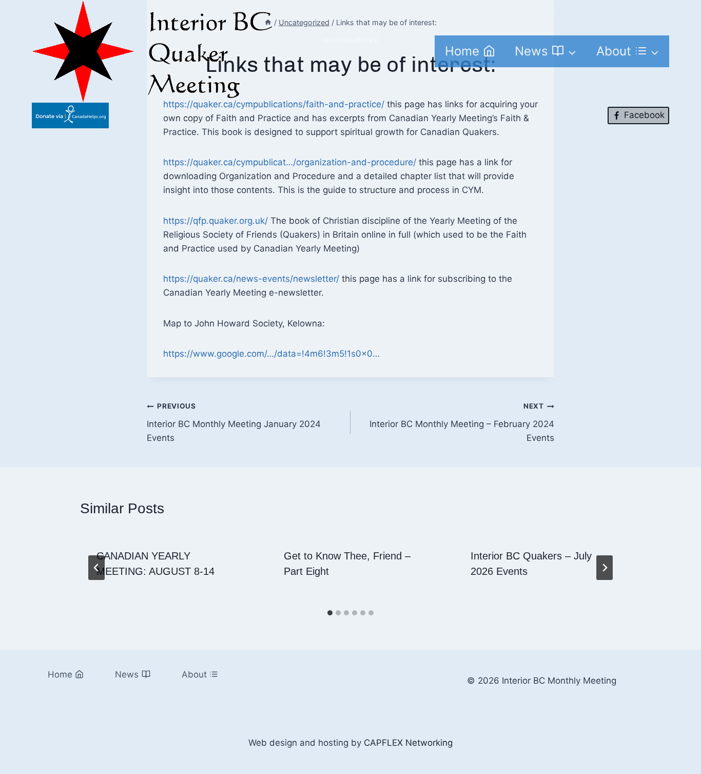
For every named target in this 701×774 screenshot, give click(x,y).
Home (462, 51)
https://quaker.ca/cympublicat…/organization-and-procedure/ (289, 162)
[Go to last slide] (96, 567)
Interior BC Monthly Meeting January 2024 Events (234, 422)
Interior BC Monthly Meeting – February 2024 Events (461, 422)
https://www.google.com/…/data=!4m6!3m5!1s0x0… (271, 354)
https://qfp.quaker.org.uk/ (215, 221)
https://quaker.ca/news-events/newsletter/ (251, 279)
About (194, 674)
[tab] (330, 612)
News (127, 674)
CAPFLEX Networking (408, 743)
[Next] (604, 567)
